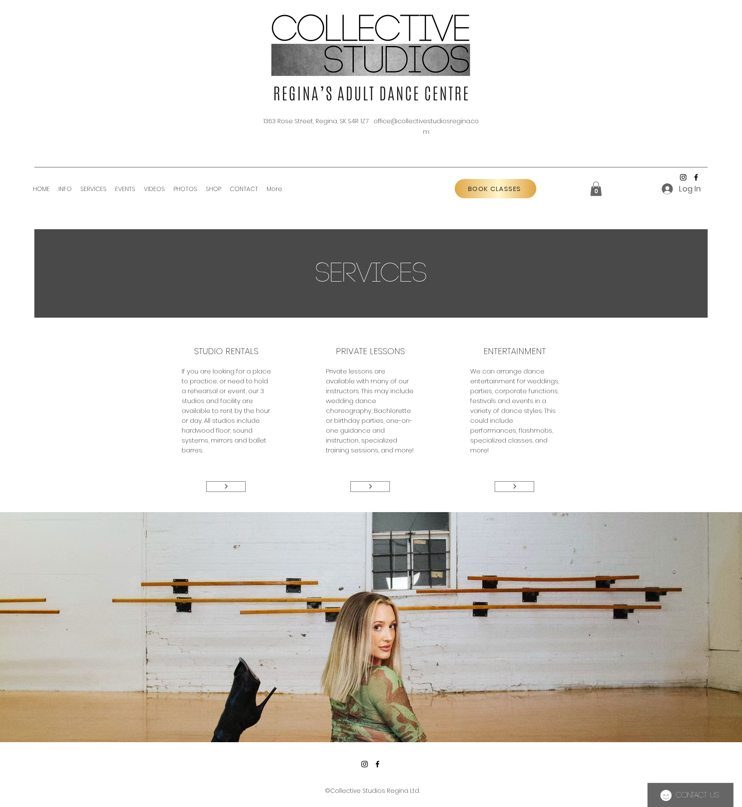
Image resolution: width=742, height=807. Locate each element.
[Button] (226, 486)
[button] (65, 188)
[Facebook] (696, 177)
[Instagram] (683, 177)
